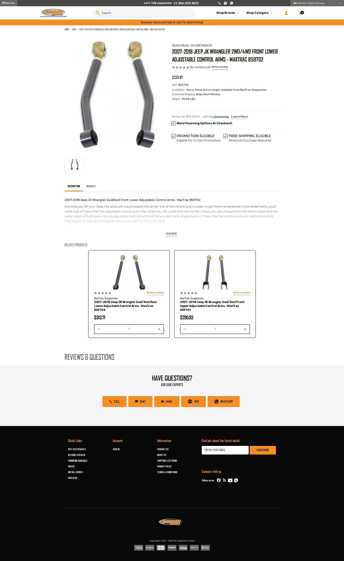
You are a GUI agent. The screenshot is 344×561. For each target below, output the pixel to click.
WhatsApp (226, 401)
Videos (71, 466)
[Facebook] (218, 480)
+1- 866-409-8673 (186, 3)
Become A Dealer (76, 455)
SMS (196, 401)
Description (74, 186)
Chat (143, 401)
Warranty (91, 186)
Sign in (116, 449)
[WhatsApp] (236, 480)
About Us (161, 455)
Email (169, 401)
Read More (171, 233)
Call (117, 401)
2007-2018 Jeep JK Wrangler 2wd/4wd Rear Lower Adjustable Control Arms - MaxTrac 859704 (125, 306)
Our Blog (72, 478)
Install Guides (75, 472)
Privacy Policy (164, 466)
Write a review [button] (220, 66)
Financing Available (78, 461)
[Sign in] (286, 13)
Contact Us (163, 449)
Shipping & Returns (167, 461)
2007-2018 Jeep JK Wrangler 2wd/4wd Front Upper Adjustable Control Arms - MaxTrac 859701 (212, 306)
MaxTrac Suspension (192, 45)
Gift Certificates (77, 449)
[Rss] (224, 480)
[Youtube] (230, 480)
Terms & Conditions (167, 472)
